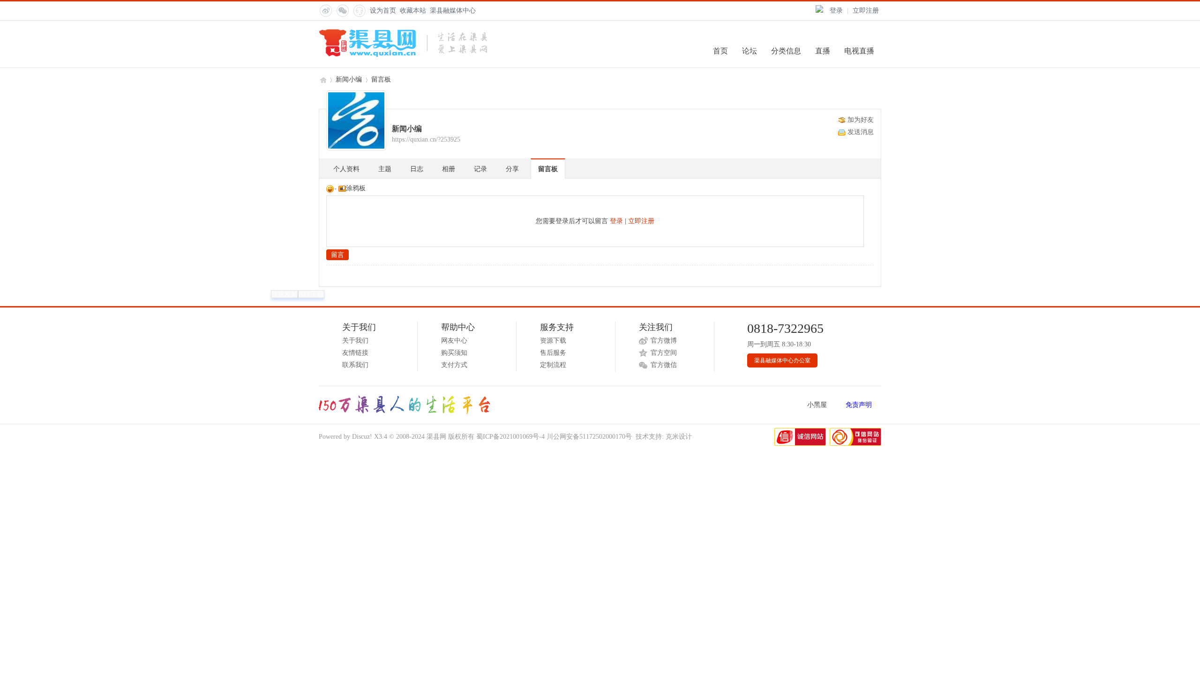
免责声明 (859, 404)
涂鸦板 (356, 188)
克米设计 (679, 436)
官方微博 (664, 340)
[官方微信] (342, 10)
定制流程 (553, 364)
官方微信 (664, 364)
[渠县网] (403, 55)
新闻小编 (349, 79)
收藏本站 (413, 10)
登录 (836, 10)
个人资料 (346, 168)
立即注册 (866, 10)
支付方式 (454, 364)
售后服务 (553, 352)
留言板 (381, 79)
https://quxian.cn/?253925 (426, 139)
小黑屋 (817, 404)
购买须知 (454, 352)
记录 (480, 168)
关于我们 (355, 340)
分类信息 (786, 51)
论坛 (749, 51)
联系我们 (355, 364)
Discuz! (362, 436)
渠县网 (322, 79)
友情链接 (355, 352)
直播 (822, 51)
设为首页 (383, 10)
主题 (384, 168)
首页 (720, 51)
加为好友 (861, 119)
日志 (416, 168)
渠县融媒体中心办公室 (782, 360)
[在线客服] (359, 10)
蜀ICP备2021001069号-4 (510, 436)
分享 (512, 168)
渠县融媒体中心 (453, 10)
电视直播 (859, 51)
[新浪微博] (325, 10)
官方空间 (664, 352)
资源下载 (553, 340)
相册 (448, 168)
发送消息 (861, 131)
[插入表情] (331, 188)
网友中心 (454, 340)
